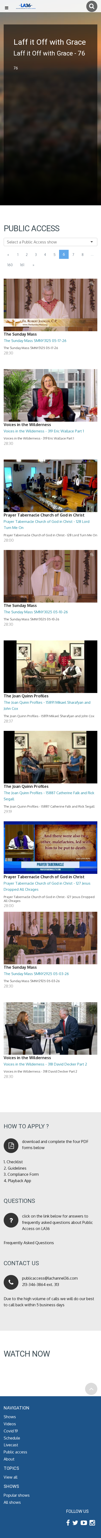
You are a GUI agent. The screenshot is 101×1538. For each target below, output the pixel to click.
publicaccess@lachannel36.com (50, 1278)
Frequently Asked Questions (29, 1242)
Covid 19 (11, 1430)
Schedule (12, 1438)
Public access (15, 1452)
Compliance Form (23, 1174)
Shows (10, 1416)
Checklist (15, 1161)
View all (10, 1477)
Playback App (19, 1180)
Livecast (11, 1444)
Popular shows (17, 1495)
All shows (12, 1502)
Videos (10, 1423)
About (9, 1459)
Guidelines (17, 1168)
